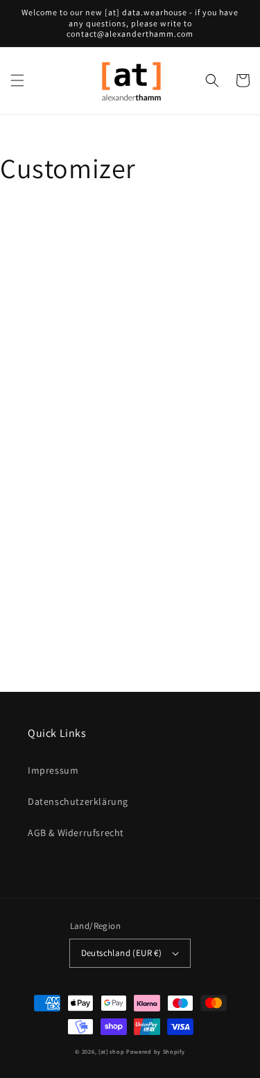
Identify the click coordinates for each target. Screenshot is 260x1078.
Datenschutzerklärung (78, 801)
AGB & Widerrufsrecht (76, 832)
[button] (17, 80)
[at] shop (111, 1051)
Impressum (53, 770)
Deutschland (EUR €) (121, 953)
